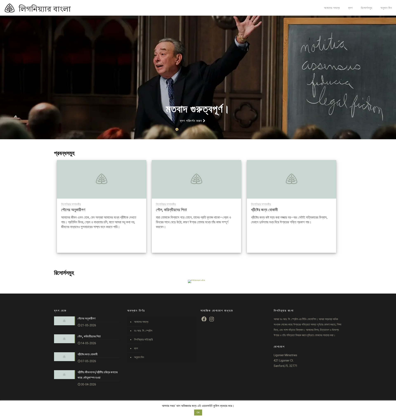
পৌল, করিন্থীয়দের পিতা (171, 209)
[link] (196, 281)
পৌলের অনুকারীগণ (73, 209)
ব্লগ (136, 348)
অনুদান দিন (139, 357)
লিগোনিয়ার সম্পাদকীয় (71, 204)
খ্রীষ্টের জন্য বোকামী (264, 209)
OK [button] (198, 412)
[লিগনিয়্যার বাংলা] (45, 7)
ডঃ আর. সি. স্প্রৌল (143, 330)
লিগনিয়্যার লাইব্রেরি (143, 339)
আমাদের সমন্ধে (141, 321)
